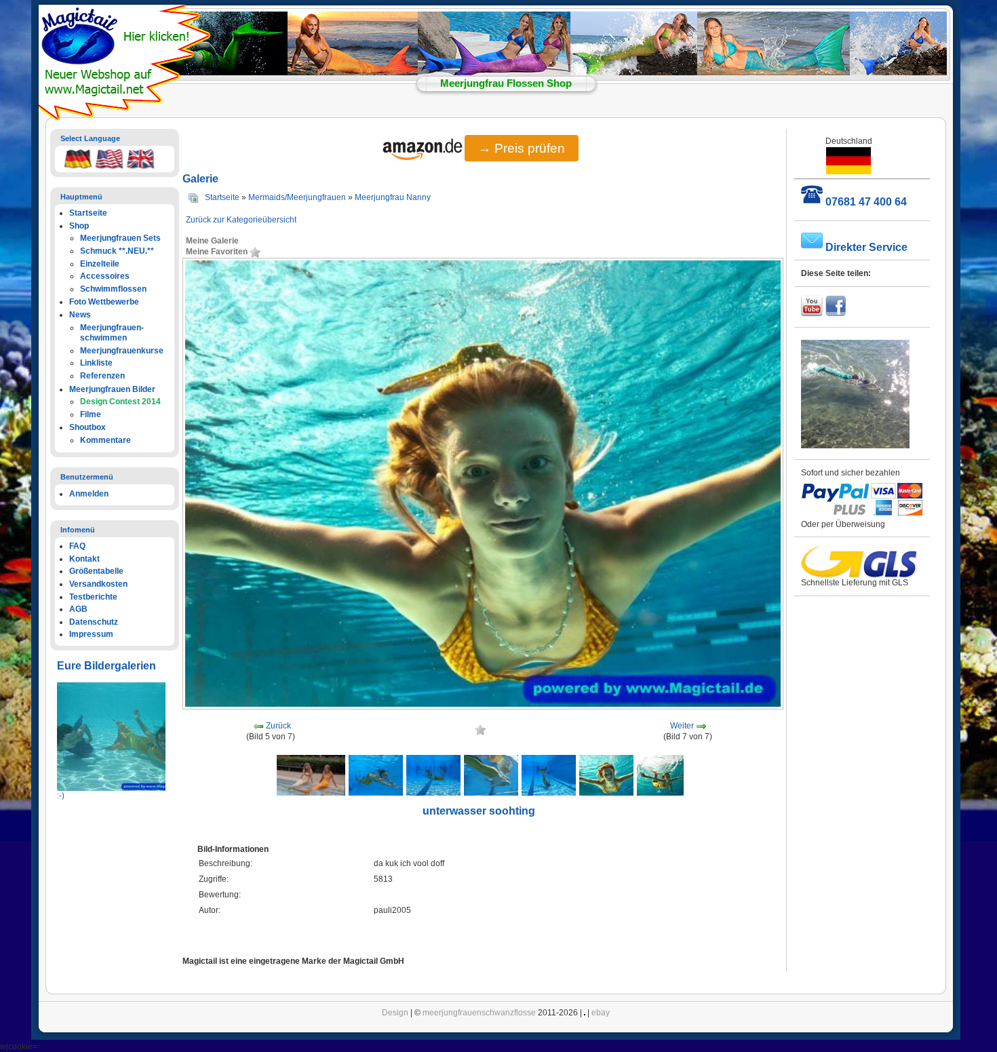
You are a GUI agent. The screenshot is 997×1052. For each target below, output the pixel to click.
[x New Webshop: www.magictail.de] (126, 117)
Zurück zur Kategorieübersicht (241, 220)
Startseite (222, 197)
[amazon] (424, 150)
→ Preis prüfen (521, 148)
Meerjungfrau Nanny (393, 197)
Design (395, 1012)
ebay (600, 1012)
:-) (60, 795)
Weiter (682, 726)
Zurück (278, 726)
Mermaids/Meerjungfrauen (297, 197)
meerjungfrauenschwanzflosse (479, 1012)
